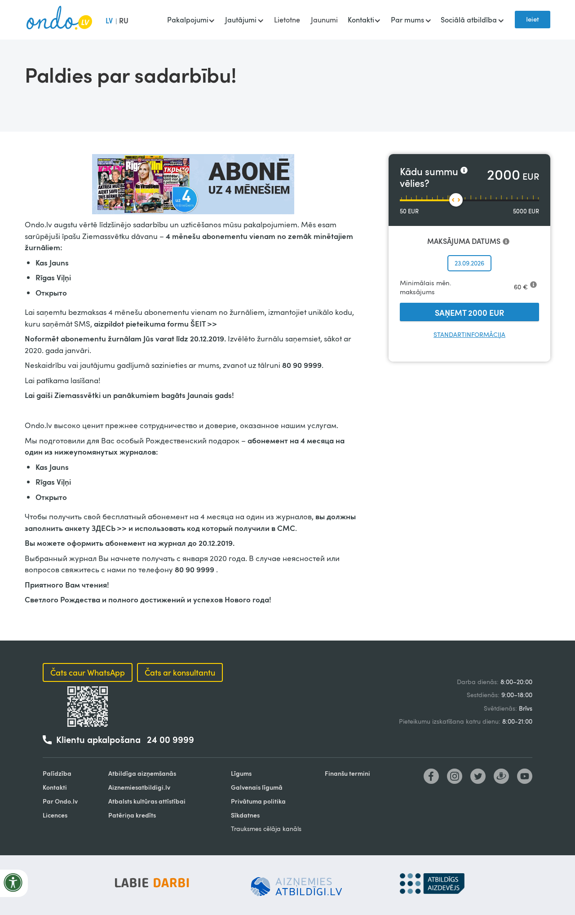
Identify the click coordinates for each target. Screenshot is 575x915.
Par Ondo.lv (60, 801)
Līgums (241, 773)
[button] (191, 20)
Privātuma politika (258, 801)
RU (123, 20)
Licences (55, 815)
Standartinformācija (469, 334)
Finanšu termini (347, 773)
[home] (59, 20)
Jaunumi (324, 20)
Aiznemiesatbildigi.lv (139, 787)
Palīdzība (57, 773)
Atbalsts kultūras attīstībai (147, 801)
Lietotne (287, 20)
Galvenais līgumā (257, 787)
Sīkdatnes (245, 815)
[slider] (456, 200)
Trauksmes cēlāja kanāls (266, 828)
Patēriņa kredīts (132, 815)
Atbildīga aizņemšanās (142, 773)
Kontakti (55, 787)
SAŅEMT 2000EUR (469, 312)
